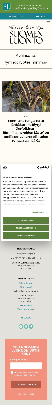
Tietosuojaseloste (25, 309)
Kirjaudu (26, 318)
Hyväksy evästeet (26, 220)
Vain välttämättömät (26, 235)
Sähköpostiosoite (18, 359)
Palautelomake (26, 283)
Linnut (26, 116)
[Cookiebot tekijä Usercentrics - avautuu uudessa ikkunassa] (37, 168)
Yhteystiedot (26, 286)
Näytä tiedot (38, 212)
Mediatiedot (26, 305)
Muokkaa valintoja (24, 228)
